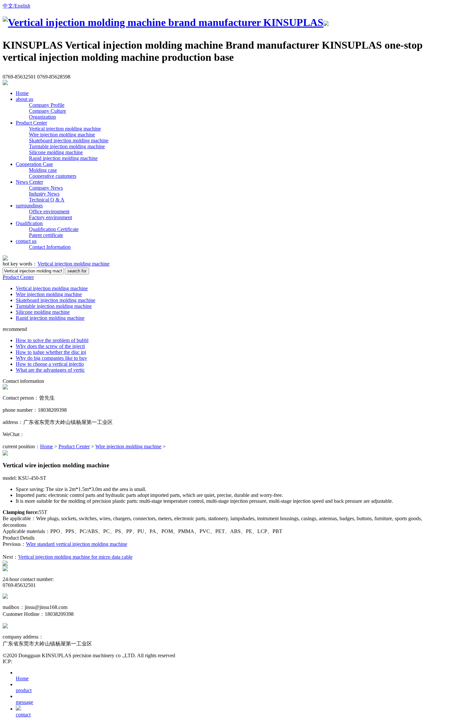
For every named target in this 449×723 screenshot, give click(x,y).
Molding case (43, 170)
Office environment (49, 211)
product (24, 690)
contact (23, 714)
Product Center (31, 123)
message (24, 702)
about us (24, 99)
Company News (46, 188)
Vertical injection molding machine (65, 128)
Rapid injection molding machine (63, 158)
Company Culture (47, 111)
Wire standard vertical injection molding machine (76, 544)
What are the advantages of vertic (50, 370)
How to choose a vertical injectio (50, 364)
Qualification (29, 223)
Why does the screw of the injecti (50, 346)
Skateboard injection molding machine (68, 140)
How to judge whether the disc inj (51, 352)
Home (22, 93)
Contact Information (50, 247)
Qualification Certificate (54, 229)
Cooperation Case (34, 164)
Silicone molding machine (56, 152)
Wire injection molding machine (62, 134)
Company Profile (46, 105)
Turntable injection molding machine (67, 146)
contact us (26, 241)
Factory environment (50, 217)
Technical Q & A (46, 199)
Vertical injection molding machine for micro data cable (75, 557)
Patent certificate (46, 235)
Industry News (44, 194)
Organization (42, 117)
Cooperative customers (52, 176)
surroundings (29, 205)
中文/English (16, 6)
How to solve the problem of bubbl (52, 340)
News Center (29, 182)
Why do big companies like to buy (51, 358)
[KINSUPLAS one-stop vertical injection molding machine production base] (166, 22)
